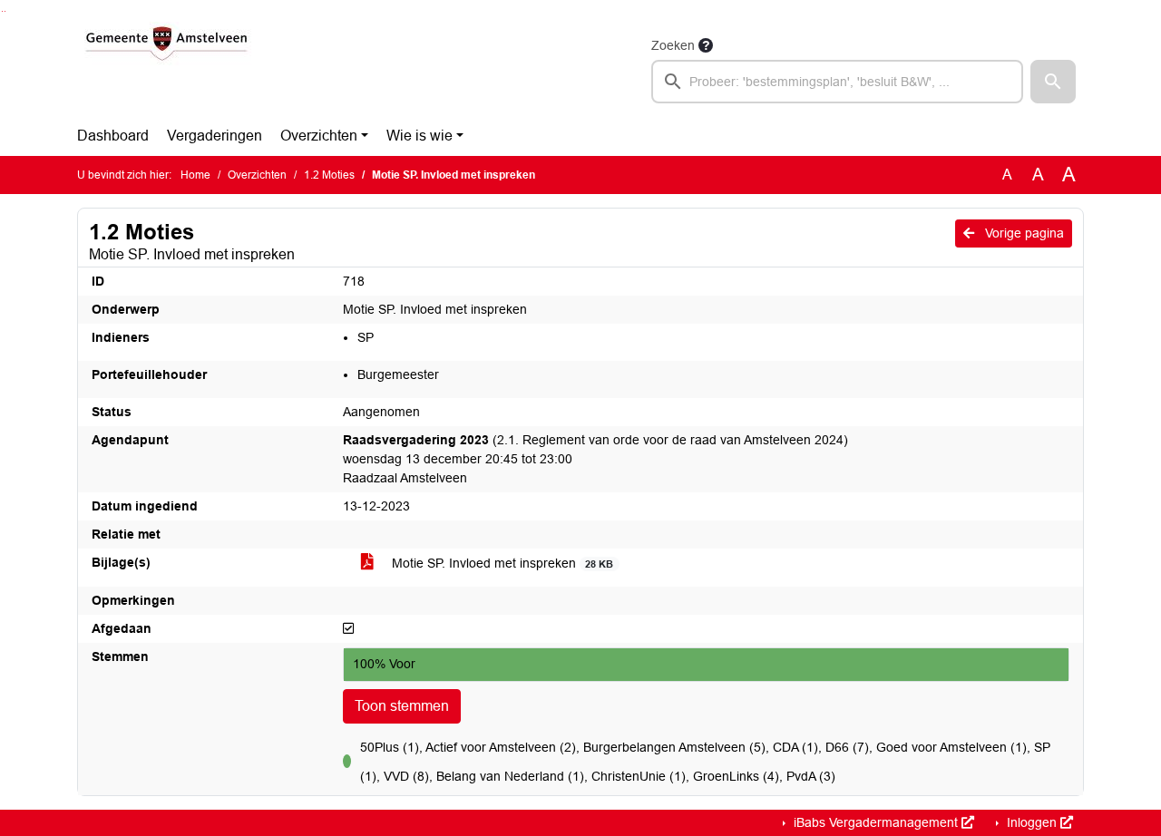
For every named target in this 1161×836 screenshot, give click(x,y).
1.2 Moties (329, 175)
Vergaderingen (214, 135)
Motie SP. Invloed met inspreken (500, 563)
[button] (1053, 81)
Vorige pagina (1022, 233)
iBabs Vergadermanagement (875, 822)
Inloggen (1031, 822)
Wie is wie (419, 135)
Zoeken (673, 45)
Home (195, 175)
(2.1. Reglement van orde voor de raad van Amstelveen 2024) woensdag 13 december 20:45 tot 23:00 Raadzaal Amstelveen (595, 459)
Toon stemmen (402, 706)
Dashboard (113, 135)
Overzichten (318, 135)
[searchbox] (837, 81)
